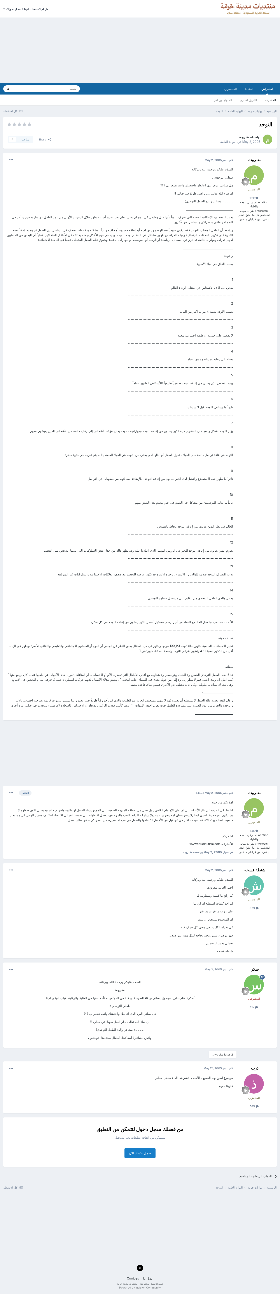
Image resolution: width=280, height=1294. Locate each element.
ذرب (255, 1068)
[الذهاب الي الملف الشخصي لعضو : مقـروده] (267, 139)
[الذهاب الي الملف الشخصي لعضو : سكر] (254, 984)
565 (253, 1106)
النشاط (249, 89)
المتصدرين (230, 89)
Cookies (133, 1278)
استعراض (267, 89)
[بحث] (8, 88)
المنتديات (270, 100)
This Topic (26, 88)
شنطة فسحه (254, 870)
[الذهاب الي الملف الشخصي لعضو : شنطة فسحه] (254, 885)
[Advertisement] (140, 50)
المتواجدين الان (223, 100)
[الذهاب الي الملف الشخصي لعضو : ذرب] (254, 1084)
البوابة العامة (228, 142)
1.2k (253, 198)
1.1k (252, 1007)
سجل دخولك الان (140, 1153)
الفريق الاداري (248, 100)
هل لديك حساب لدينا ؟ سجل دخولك (26, 9)
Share (43, 139)
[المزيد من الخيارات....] (11, 160)
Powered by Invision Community (140, 1287)
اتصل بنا (148, 1278)
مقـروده (244, 137)
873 (253, 908)
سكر (255, 969)
